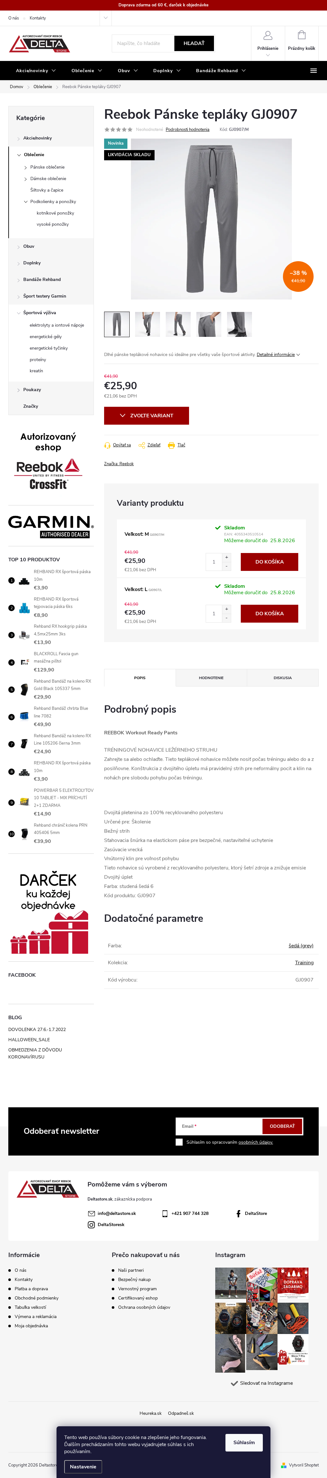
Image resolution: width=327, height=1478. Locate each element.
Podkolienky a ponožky (53, 202)
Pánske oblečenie (47, 167)
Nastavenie (83, 1466)
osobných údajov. (256, 1142)
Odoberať (282, 1126)
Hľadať (194, 43)
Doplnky (32, 263)
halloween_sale (29, 1040)
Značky (30, 406)
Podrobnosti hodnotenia (187, 129)
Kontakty (38, 18)
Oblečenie (34, 155)
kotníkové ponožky (55, 213)
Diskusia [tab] (283, 677)
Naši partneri (131, 1270)
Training (304, 962)
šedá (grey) (301, 945)
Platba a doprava (31, 1289)
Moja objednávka (31, 1326)
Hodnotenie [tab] (211, 677)
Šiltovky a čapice (46, 190)
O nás (13, 18)
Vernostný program (137, 1289)
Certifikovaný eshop (138, 1298)
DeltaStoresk (111, 1225)
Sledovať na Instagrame (266, 1383)
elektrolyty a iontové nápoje (57, 325)
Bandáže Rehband (42, 280)
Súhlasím (244, 1442)
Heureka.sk (151, 1413)
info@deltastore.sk (117, 1213)
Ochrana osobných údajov (144, 1307)
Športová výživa (39, 313)
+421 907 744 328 (190, 1213)
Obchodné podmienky (36, 1298)
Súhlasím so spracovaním (229, 1142)
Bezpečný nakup (134, 1279)
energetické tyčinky (49, 348)
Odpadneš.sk (181, 1413)
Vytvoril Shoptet (304, 1465)
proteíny (38, 360)
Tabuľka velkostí (30, 1307)
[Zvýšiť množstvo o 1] (226, 557)
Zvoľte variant (151, 415)
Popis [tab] (140, 677)
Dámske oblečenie (48, 179)
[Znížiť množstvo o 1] (226, 566)
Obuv (28, 246)
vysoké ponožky (53, 224)
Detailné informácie (276, 355)
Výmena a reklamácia (36, 1317)
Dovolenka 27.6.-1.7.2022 (37, 1030)
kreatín (36, 371)
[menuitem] (36, 71)
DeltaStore (256, 1213)
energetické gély (46, 337)
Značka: (119, 464)
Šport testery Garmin (44, 296)
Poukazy (32, 390)
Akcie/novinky (37, 138)
